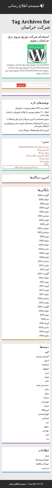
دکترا (47, 389)
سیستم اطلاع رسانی (24, 5)
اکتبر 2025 (44, 224)
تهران (46, 377)
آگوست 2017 (43, 273)
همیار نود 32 (44, 158)
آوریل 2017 (44, 286)
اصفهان (46, 368)
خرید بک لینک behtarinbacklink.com (34, 147)
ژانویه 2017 (44, 294)
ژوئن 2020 (44, 236)
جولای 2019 (44, 244)
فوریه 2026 (44, 207)
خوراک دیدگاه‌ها (42, 464)
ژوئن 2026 (44, 203)
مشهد (46, 426)
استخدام (45, 364)
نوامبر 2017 (44, 265)
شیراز (46, 405)
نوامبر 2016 (44, 302)
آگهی (47, 352)
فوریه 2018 (44, 253)
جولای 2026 (44, 199)
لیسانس (45, 418)
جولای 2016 (44, 311)
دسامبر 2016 (43, 298)
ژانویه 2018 (44, 257)
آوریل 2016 (44, 323)
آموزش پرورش (42, 356)
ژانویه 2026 (44, 211)
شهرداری (45, 401)
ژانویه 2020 (44, 240)
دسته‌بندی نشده (42, 385)
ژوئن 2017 (44, 282)
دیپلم (47, 393)
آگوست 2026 (43, 195)
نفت (47, 434)
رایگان (46, 164)
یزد (47, 439)
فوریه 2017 (44, 290)
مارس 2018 (44, 249)
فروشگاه (45, 410)
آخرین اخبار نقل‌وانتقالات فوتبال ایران (34, 130)
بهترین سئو (44, 161)
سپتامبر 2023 (43, 232)
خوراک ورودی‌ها (42, 459)
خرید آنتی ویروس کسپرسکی (26, 167)
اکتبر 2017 (44, 269)
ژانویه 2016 (44, 335)
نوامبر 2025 (44, 220)
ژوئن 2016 (44, 315)
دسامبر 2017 (43, 261)
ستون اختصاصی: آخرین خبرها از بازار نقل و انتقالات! (28, 119)
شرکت (46, 397)
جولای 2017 (44, 277)
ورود (47, 455)
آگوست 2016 (43, 306)
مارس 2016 (44, 327)
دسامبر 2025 (43, 216)
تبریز (47, 373)
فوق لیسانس (43, 414)
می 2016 (45, 319)
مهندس (46, 430)
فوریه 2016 (44, 331)
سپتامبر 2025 (43, 228)
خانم (47, 381)
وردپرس (45, 468)
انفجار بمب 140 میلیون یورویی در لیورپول (32, 108)
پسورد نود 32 (43, 152)
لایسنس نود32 (43, 149)
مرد (47, 422)
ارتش (46, 360)
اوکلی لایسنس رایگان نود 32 (37, 155)
